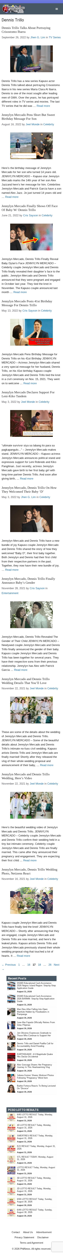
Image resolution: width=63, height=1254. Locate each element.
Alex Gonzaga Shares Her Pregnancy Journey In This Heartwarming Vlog (34, 1066)
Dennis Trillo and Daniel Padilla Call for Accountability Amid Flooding (35, 1044)
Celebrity (48, 124)
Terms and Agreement (31, 1242)
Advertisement (44, 1232)
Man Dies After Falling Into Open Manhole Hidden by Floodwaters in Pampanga (33, 1011)
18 (40, 964)
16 (29, 964)
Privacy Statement (24, 1237)
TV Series (55, 37)
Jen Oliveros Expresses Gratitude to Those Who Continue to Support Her (34, 1034)
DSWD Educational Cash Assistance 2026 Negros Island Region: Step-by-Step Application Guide (36, 985)
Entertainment (10, 593)
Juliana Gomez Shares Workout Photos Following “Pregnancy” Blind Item (35, 1076)
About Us (28, 1232)
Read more (43, 105)
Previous (9, 964)
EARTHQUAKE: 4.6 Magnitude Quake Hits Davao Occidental (35, 1055)
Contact (16, 1232)
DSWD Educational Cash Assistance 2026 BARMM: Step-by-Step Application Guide (35, 998)
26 (50, 964)
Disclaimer (43, 1237)
